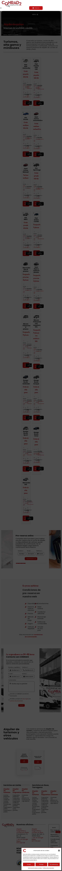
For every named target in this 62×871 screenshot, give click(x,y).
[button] (59, 850)
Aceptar (29, 864)
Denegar (41, 864)
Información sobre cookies (35, 868)
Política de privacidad (48, 868)
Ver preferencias (54, 864)
